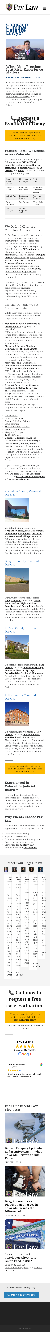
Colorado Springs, (14, 251)
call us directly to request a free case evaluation (25, 478)
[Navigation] (44, 8)
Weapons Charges (37, 197)
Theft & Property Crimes (23, 210)
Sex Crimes (24, 202)
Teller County (33, 268)
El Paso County (31, 249)
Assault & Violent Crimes (10, 181)
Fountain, (29, 251)
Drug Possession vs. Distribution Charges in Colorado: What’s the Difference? (21, 1206)
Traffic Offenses (37, 180)
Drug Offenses (10, 203)
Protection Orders (23, 197)
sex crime (19, 93)
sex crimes (21, 167)
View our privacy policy (17, 1267)
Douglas (10, 368)
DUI (39, 88)
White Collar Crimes (38, 203)
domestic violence (15, 165)
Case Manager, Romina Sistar (28, 881)
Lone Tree (10, 606)
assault (9, 93)
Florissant (10, 274)
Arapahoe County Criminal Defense (23, 492)
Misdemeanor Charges (25, 180)
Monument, (11, 254)
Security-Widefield (15, 673)
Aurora (29, 263)
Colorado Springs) (28, 387)
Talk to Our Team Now (23, 1295)
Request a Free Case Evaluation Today (25, 121)
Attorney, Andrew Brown (11, 880)
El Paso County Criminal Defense (21, 629)
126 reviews (30, 1050)
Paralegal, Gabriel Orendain (45, 880)
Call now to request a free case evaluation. (25, 999)
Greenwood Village (14, 268)
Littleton (34, 265)
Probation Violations (23, 188)
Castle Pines (30, 260)
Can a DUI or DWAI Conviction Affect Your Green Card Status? (21, 1257)
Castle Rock (19, 257)
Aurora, (34, 385)
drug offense (31, 93)
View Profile (11, 973)
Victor (19, 274)
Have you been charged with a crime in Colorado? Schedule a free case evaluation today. (25, 135)
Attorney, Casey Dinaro (20, 880)
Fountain (10, 670)
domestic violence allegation (20, 91)
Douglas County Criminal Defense (22, 562)
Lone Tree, (18, 260)
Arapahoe (23, 368)
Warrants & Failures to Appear (38, 189)
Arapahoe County (14, 263)
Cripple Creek (29, 271)
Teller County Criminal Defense (20, 696)
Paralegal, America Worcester (37, 880)
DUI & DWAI (29, 162)
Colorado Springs (33, 667)
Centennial (10, 265)
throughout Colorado (15, 240)
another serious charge (17, 96)
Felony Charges (9, 209)
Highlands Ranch (35, 257)
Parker (8, 260)
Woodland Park (13, 271)
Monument (38, 673)
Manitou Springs (25, 254)
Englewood (23, 265)
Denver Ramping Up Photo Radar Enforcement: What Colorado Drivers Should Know (23, 1153)
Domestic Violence (10, 188)
